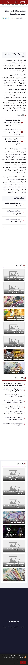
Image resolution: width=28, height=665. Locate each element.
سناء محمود (19, 18)
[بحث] (8, 2)
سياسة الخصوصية (14, 627)
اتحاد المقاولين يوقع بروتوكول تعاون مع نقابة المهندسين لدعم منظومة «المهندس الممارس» (12, 122)
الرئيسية (23, 627)
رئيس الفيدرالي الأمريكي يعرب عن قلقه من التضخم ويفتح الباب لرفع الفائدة (12, 132)
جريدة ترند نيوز (21, 2)
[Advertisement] (14, 36)
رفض (17, 662)
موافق (23, 662)
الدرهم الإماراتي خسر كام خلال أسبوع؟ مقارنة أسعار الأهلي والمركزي (12, 141)
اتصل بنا (5, 627)
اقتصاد (16, 4)
